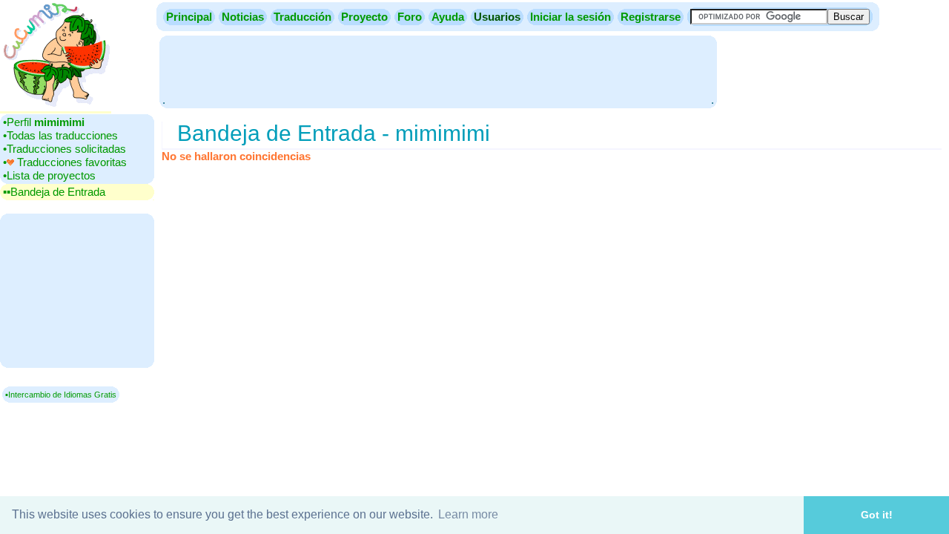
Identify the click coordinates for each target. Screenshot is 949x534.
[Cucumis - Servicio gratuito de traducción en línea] (55, 107)
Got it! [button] (877, 515)
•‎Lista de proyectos (49, 175)
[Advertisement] (438, 70)
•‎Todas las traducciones (60, 135)
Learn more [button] (468, 514)
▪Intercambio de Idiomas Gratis (60, 394)
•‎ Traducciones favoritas (65, 162)
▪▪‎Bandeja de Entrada (54, 191)
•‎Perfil (44, 122)
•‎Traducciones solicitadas (64, 148)
